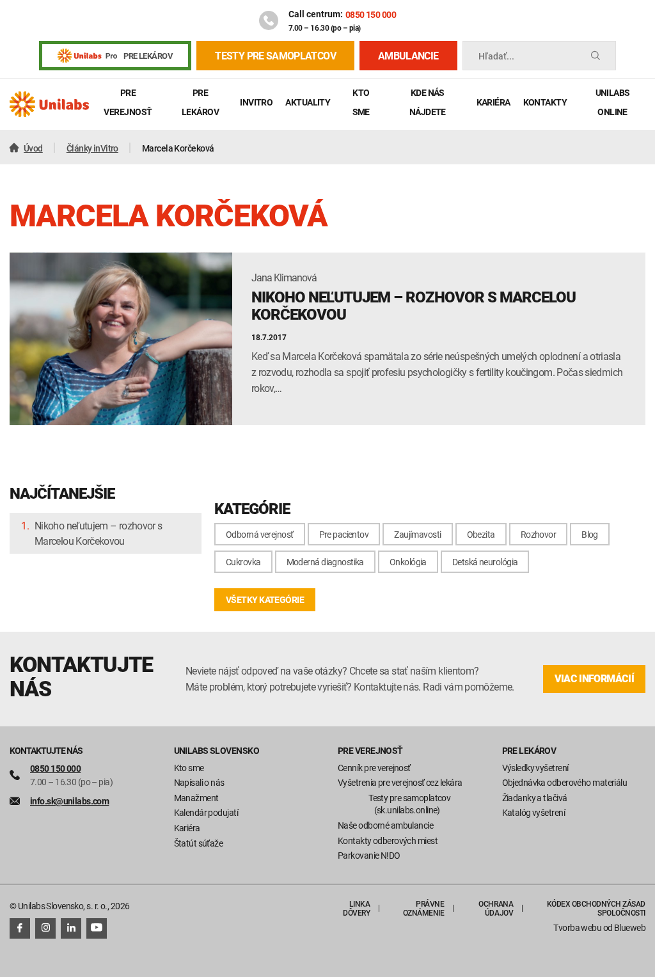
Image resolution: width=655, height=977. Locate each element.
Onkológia (408, 562)
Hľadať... (496, 56)
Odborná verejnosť (259, 534)
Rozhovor (538, 534)
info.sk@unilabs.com (69, 801)
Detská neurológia (484, 562)
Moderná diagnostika (325, 562)
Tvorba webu (577, 927)
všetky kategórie (265, 599)
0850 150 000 (370, 14)
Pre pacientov (344, 534)
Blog (589, 534)
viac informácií (594, 679)
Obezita (481, 534)
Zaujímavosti (417, 534)
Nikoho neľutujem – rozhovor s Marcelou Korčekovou (98, 533)
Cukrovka (243, 562)
